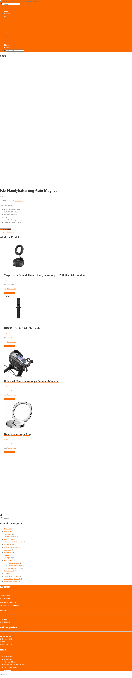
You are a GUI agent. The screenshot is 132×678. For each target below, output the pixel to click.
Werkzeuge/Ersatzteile (10, 581)
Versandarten (8, 659)
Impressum (11, 40)
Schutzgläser (8, 558)
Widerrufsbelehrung (10, 662)
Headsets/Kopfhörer (10, 537)
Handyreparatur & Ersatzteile (17, 19)
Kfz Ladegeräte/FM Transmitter (13, 542)
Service (6, 16)
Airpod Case (8, 529)
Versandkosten (18, 201)
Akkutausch (11, 21)
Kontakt (6, 32)
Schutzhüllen (8, 560)
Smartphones (8, 13)
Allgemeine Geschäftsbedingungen (14, 664)
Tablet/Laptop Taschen (11, 576)
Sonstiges (7, 573)
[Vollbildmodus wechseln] (2, 674)
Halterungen (10, 232)
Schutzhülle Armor (13, 563)
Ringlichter (7, 555)
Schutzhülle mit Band (14, 565)
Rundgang (11, 34)
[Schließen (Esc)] (6, 674)
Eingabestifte (8, 531)
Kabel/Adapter (8, 539)
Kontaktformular (13, 37)
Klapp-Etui (7, 544)
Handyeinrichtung (13, 27)
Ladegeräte (7, 550)
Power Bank (7, 552)
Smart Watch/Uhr (9, 571)
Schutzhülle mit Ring (14, 568)
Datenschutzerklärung (14, 42)
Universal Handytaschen (11, 579)
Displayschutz (12, 24)
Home (6, 11)
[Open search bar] (1, 515)
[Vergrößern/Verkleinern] (1, 674)
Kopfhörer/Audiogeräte (11, 547)
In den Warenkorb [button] (9, 293)
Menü (2, 6)
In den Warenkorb (6, 229)
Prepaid (10, 29)
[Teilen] (4, 674)
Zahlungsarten (8, 656)
